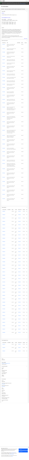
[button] (28, 447)
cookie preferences (13, 452)
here (12, 456)
